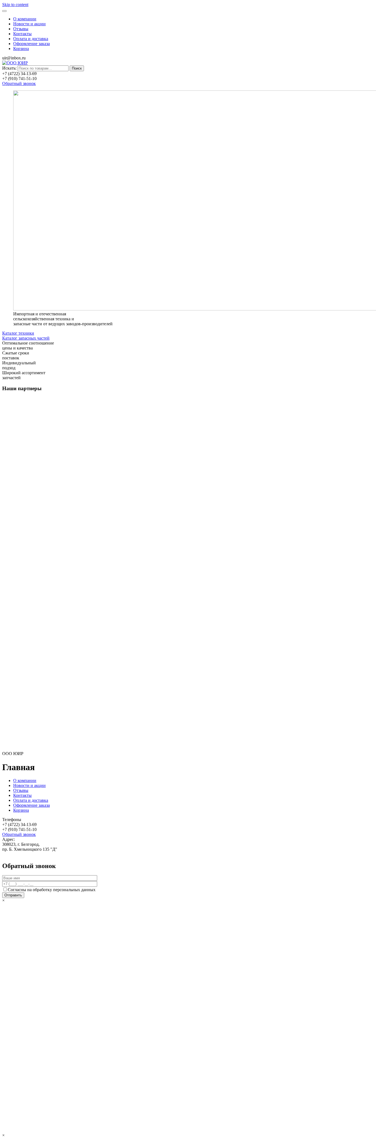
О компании (24, 18)
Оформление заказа (31, 43)
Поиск (77, 68)
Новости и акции (29, 23)
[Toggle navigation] (4, 11)
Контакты (22, 33)
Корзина (21, 48)
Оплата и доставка (30, 38)
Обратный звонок (19, 83)
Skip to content (15, 4)
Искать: (9, 68)
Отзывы (20, 28)
